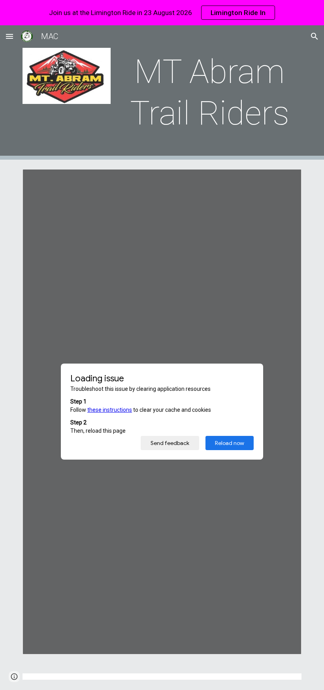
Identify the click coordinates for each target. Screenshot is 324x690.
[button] (9, 36)
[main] (209, 92)
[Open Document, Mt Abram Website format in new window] (286, 179)
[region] (162, 12)
